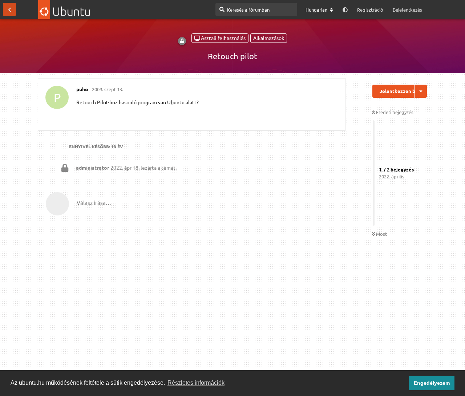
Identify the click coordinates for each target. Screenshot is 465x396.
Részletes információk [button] (196, 383)
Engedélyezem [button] (432, 383)
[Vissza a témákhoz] (9, 9)
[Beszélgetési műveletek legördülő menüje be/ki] (421, 91)
